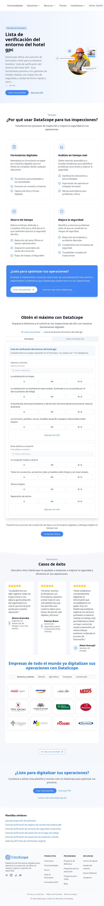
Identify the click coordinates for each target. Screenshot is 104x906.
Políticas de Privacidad (54, 894)
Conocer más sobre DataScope (57, 289)
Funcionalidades (15, 5)
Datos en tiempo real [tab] (75, 339)
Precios (63, 5)
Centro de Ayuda (90, 861)
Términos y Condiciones (35, 894)
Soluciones (32, 5)
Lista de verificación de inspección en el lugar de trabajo (32, 832)
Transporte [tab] (67, 677)
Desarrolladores (90, 873)
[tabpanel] (52, 430)
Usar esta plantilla (17, 92)
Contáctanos (77, 5)
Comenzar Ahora (52, 534)
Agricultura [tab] (54, 677)
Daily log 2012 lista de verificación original (25, 841)
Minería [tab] (41, 677)
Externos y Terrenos (19, 362)
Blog (66, 883)
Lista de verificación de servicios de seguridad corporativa (33, 828)
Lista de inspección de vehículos (20, 820)
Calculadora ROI (51, 882)
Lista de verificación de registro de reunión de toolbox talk (33, 824)
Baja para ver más (52, 435)
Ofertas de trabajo (70, 894)
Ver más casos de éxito (50, 751)
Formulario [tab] (29, 339)
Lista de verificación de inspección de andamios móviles (32, 837)
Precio (46, 870)
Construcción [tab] (81, 677)
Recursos (48, 5)
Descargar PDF (37, 92)
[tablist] (52, 338)
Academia (87, 877)
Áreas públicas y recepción (22, 446)
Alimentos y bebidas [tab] (25, 677)
